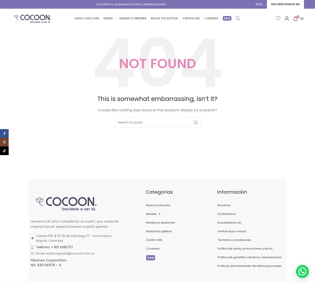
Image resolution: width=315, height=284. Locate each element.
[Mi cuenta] (287, 18)
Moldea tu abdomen (160, 223)
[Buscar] (238, 18)
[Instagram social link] (4, 142)
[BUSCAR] (196, 123)
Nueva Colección (158, 205)
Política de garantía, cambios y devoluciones (249, 257)
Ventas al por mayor (232, 231)
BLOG (259, 4)
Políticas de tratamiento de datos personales (250, 266)
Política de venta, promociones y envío (245, 249)
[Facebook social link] (4, 133)
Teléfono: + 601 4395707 (54, 247)
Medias (151, 214)
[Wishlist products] (278, 18)
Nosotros (224, 205)
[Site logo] (32, 18)
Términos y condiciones (234, 240)
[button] (302, 271)
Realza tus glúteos (159, 231)
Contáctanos (227, 214)
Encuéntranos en (229, 223)
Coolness (153, 249)
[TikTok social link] (4, 150)
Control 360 (154, 240)
